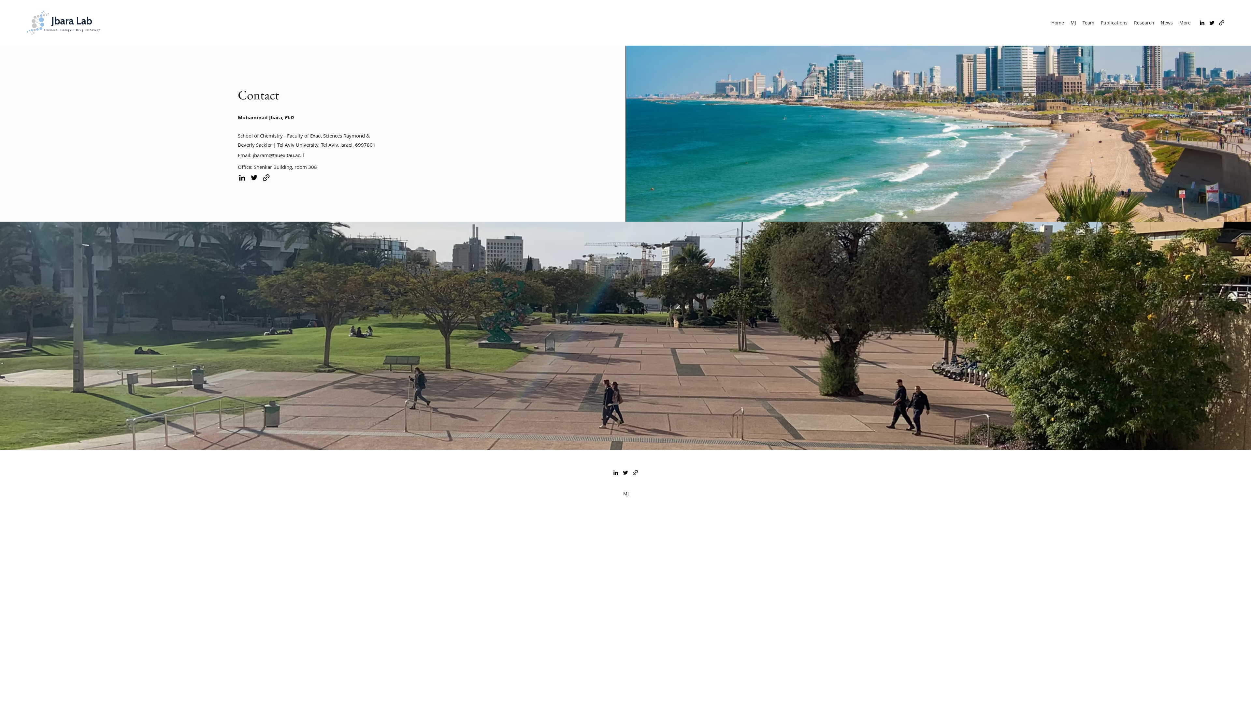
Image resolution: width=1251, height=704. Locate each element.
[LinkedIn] (1202, 23)
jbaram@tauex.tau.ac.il (278, 155)
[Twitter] (1212, 23)
